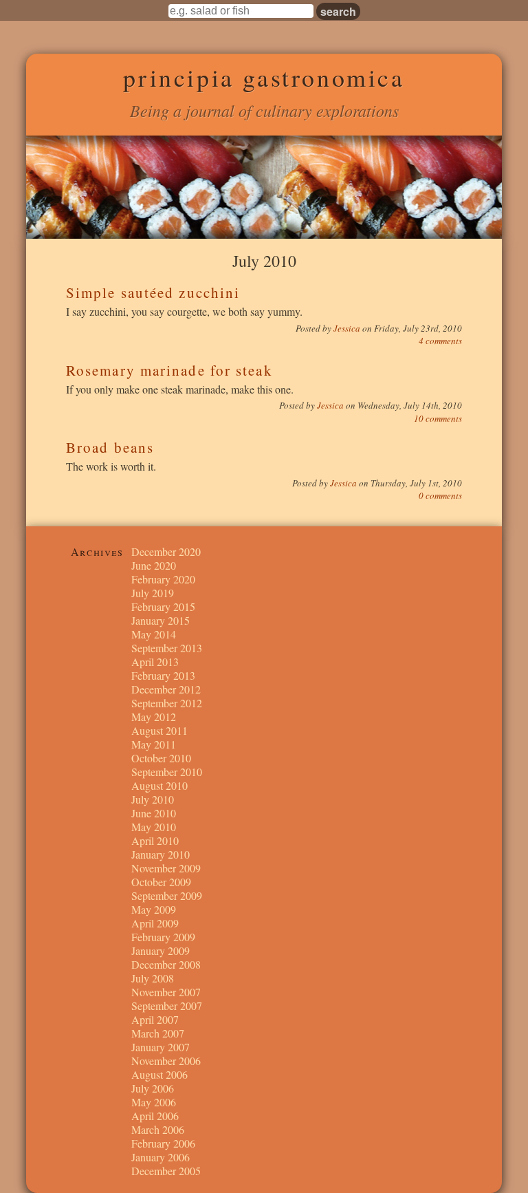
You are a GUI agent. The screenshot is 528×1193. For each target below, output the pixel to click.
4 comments (440, 340)
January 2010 (160, 854)
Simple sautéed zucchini (153, 292)
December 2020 (166, 551)
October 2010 (161, 758)
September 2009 (166, 895)
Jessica (347, 328)
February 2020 (163, 579)
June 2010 (153, 813)
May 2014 (153, 634)
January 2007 (160, 1047)
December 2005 (166, 1170)
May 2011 (153, 744)
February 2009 (163, 936)
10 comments (438, 418)
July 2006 (152, 1088)
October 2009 (161, 881)
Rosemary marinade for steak (169, 370)
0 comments (440, 495)
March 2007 (157, 1033)
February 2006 (163, 1143)
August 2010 (159, 785)
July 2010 (152, 799)
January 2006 (160, 1157)
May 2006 (153, 1102)
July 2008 (152, 978)
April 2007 (155, 1019)
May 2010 (153, 826)
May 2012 (153, 716)
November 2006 (166, 1060)
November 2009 (166, 868)
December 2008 (166, 964)
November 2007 (166, 992)
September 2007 (166, 1005)
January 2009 (160, 950)
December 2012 (166, 689)
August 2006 (159, 1074)
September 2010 (166, 771)
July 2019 (152, 592)
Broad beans (110, 447)
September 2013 (166, 648)
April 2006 (155, 1115)
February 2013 (163, 675)
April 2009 (155, 923)
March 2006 (157, 1129)
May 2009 (153, 909)
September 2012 (166, 703)
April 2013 (155, 661)
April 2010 (155, 840)
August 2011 (159, 730)
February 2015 (163, 606)
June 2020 (153, 565)
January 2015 (160, 620)
